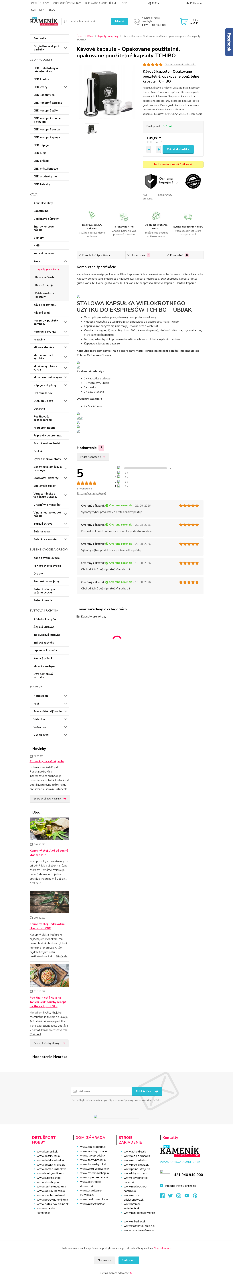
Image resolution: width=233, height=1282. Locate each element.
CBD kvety (40, 87)
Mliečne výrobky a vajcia (45, 367)
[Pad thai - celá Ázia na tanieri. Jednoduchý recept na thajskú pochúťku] (50, 976)
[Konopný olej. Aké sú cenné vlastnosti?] (50, 829)
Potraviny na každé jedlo (47, 761)
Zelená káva (41, 531)
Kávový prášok (43, 658)
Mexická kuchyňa (44, 666)
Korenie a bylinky (44, 332)
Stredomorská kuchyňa (43, 675)
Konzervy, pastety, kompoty (45, 322)
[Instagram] (180, 1197)
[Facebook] (164, 1197)
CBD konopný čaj (44, 95)
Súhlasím (128, 1260)
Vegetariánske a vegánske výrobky (45, 495)
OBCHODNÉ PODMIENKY (67, 3)
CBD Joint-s (41, 79)
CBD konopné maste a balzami (47, 120)
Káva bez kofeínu (44, 305)
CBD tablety (41, 184)
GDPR (125, 3)
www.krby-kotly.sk (135, 1173)
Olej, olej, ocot (43, 401)
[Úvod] (44, 21)
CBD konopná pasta (46, 129)
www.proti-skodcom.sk (94, 1169)
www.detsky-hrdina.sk (51, 1165)
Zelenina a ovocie (45, 539)
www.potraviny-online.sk (52, 1199)
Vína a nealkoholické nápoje (47, 514)
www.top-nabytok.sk (93, 1164)
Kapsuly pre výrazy (47, 269)
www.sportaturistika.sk (51, 1195)
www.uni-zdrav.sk (134, 1221)
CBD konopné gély (45, 110)
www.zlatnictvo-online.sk (52, 1204)
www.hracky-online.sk (50, 1173)
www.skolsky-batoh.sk (51, 1191)
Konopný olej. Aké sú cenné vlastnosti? (49, 853)
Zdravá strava (42, 524)
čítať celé (62, 789)
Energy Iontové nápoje (43, 228)
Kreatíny (39, 339)
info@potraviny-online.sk (180, 1186)
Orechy (38, 573)
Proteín (38, 451)
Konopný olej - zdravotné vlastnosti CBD (47, 926)
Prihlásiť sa (144, 1091)
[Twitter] (172, 1197)
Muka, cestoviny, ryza (47, 377)
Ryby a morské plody (47, 459)
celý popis (196, 114)
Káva (36, 261)
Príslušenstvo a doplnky (44, 295)
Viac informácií (162, 1248)
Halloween (40, 696)
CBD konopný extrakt (47, 103)
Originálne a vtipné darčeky (46, 47)
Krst (36, 703)
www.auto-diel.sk (135, 1151)
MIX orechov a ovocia (47, 566)
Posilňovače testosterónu (42, 418)
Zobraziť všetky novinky (47, 798)
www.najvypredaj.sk (92, 1155)
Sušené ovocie (42, 600)
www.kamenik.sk (47, 1151)
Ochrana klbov (42, 393)
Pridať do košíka (178, 149)
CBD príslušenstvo (45, 168)
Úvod (79, 36)
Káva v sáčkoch (44, 277)
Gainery (38, 238)
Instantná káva (43, 253)
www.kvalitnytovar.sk (93, 1151)
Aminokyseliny (43, 203)
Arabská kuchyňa (44, 619)
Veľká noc (39, 727)
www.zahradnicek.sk (92, 1203)
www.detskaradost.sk (50, 1160)
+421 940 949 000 (154, 25)
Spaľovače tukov (44, 486)
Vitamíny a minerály (46, 505)
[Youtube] (189, 1197)
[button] (93, 1211)
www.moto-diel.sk (135, 1160)
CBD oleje (39, 153)
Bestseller (40, 38)
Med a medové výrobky (43, 356)
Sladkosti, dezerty (45, 478)
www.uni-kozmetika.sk (94, 1199)
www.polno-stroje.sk (137, 1169)
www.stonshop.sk (48, 1182)
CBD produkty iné (45, 176)
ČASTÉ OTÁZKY (40, 3)
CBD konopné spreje (46, 137)
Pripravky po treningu (47, 435)
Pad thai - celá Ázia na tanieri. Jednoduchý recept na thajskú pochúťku (48, 1002)
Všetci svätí (41, 735)
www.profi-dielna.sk (136, 1165)
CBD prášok (41, 161)
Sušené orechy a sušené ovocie (44, 590)
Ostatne (39, 409)
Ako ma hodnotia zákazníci (180, 64)
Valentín (39, 719)
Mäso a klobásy (43, 347)
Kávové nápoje (44, 285)
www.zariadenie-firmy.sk (139, 1230)
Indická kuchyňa (43, 642)
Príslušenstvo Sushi (46, 443)
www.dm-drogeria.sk (93, 1147)
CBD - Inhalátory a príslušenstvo (45, 69)
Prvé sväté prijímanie (47, 711)
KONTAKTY (37, 9)
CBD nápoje (41, 145)
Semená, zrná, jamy (46, 581)
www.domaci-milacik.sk (51, 1169)
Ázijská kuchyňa (43, 627)
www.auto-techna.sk (137, 1156)
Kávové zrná (41, 313)
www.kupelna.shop (49, 1178)
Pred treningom (44, 428)
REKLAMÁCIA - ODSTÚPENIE (101, 3)
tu (131, 1273)
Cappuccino (40, 211)
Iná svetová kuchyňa (46, 635)
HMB (36, 245)
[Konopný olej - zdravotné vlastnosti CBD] (50, 903)
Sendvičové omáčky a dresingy (47, 468)
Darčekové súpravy (46, 219)
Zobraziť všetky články (46, 1043)
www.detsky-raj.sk (48, 1156)
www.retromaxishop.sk (94, 1173)
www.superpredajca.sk (94, 1177)
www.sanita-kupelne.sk (51, 1186)
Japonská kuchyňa (45, 650)
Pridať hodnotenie (90, 457)
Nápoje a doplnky (44, 385)
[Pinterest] (195, 1197)
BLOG (52, 9)
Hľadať (119, 21)
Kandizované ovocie (46, 558)
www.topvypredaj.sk (93, 1160)
